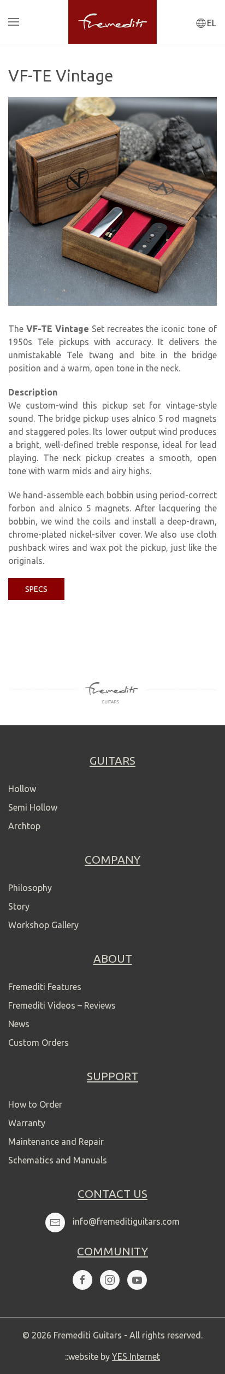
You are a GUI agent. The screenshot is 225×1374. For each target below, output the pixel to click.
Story (18, 906)
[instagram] (110, 1280)
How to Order (35, 1104)
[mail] (55, 1222)
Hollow (22, 789)
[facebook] (82, 1280)
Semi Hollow (32, 807)
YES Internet (136, 1356)
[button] (13, 22)
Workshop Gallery (43, 925)
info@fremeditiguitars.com (126, 1221)
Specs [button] (36, 589)
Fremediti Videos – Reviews (62, 1005)
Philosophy (30, 888)
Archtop (24, 826)
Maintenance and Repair (56, 1141)
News (18, 1024)
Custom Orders (38, 1042)
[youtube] (137, 1280)
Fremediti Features (44, 987)
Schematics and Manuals (57, 1160)
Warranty (26, 1123)
